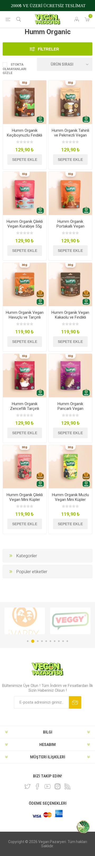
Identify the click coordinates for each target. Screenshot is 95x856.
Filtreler (48, 49)
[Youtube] (47, 786)
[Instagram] (57, 786)
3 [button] (37, 641)
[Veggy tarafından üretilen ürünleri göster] (24, 621)
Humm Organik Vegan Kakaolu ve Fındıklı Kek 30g (70, 317)
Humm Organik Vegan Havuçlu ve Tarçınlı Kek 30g (25, 317)
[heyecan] (27, 786)
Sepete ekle (24, 159)
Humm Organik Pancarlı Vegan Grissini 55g (70, 408)
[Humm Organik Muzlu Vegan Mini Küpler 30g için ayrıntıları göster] (70, 467)
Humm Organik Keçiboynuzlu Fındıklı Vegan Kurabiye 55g (24, 135)
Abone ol (75, 702)
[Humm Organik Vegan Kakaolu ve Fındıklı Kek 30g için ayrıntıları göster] (70, 284)
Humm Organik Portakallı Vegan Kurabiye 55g (70, 226)
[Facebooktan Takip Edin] (37, 786)
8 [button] (59, 641)
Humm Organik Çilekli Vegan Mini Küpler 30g (25, 499)
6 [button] (50, 641)
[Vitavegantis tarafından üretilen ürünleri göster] (70, 621)
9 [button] (63, 641)
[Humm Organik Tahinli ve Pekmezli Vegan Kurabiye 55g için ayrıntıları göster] (70, 102)
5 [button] (46, 641)
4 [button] (42, 641)
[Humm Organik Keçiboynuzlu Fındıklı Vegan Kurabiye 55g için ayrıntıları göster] (24, 102)
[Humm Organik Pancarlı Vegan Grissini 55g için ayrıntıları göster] (70, 375)
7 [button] (54, 641)
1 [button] (27, 641)
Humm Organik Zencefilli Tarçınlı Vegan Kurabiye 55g (24, 408)
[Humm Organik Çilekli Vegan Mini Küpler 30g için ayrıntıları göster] (24, 467)
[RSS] (67, 786)
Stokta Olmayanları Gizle (14, 68)
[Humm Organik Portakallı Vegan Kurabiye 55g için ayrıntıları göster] (70, 193)
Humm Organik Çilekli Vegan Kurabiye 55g (25, 224)
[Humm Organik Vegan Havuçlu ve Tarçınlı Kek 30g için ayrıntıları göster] (24, 284)
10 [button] (67, 641)
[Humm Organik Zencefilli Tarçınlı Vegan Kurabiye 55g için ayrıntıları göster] (24, 375)
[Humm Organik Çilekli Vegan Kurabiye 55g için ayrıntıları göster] (24, 193)
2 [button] (32, 641)
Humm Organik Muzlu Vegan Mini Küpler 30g (70, 499)
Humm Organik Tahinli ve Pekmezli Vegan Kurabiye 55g (70, 135)
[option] (25, 621)
